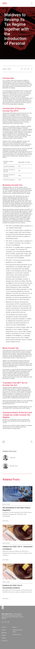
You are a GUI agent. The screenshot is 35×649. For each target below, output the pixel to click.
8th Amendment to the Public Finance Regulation (16, 508)
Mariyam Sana (14, 466)
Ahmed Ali (12, 457)
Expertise (4, 632)
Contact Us (4, 640)
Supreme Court (17, 634)
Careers (4, 638)
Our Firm (4, 627)
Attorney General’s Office (18, 630)
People (4, 630)
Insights (4, 635)
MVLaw (15, 627)
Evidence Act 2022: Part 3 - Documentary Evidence (13, 585)
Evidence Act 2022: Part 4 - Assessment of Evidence (17, 547)
